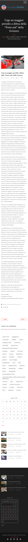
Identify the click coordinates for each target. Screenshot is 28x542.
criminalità (5, 345)
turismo (18, 390)
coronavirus (17, 342)
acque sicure (5, 336)
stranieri (4, 384)
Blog (4, 37)
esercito (4, 354)
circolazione (5, 339)
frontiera (19, 357)
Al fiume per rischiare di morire (13, 438)
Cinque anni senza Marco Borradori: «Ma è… (17, 444)
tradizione (11, 390)
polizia (4, 304)
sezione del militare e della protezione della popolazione (13, 377)
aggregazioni (15, 336)
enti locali (19, 351)
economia (4, 351)
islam (14, 362)
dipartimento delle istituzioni (10, 348)
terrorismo (20, 387)
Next (22, 319)
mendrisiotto (12, 368)
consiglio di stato (6, 342)
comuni (21, 339)
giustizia (4, 360)
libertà (4, 368)
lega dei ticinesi (13, 365)
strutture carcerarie (15, 384)
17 (3, 415)
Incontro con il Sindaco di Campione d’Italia (16, 450)
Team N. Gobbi (10, 434)
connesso (9, 329)
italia (19, 362)
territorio (14, 304)
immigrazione (6, 362)
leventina (22, 365)
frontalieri (11, 357)
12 (10, 411)
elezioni (12, 351)
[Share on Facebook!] (3, 307)
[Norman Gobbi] (12, 7)
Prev (5, 319)
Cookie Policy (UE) (15, 537)
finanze (4, 357)
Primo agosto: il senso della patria (14, 456)
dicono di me (14, 345)
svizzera (4, 387)
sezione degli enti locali (8, 374)
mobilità (20, 368)
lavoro (4, 365)
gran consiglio (13, 360)
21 (17, 415)
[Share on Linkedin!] (7, 307)
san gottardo (12, 371)
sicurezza (9, 304)
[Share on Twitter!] (5, 307)
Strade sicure (19, 381)
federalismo (19, 354)
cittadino (14, 339)
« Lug (2, 425)
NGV (13, 78)
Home (14, 35)
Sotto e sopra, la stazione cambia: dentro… (16, 432)
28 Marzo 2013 (5, 78)
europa (11, 354)
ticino (19, 304)
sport (11, 381)
